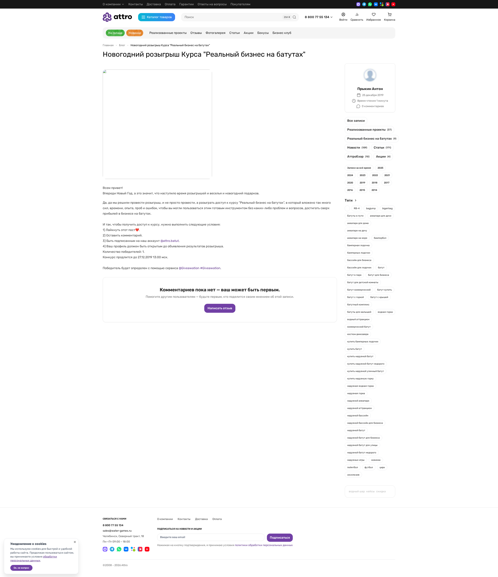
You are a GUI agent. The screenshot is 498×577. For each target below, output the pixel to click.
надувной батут (356, 430)
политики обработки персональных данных (264, 545)
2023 (363, 175)
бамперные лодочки (358, 252)
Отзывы (196, 33)
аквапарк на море (357, 238)
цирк (382, 467)
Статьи (234, 33)
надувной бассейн (357, 415)
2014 (374, 190)
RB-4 (356, 208)
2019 (362, 182)
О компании (165, 519)
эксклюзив (353, 474)
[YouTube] (393, 4)
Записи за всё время (359, 167)
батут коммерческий (359, 289)
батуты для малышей (359, 312)
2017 (386, 182)
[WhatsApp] (370, 4)
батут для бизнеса (378, 275)
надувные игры (356, 460)
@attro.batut (169, 241)
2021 (387, 175)
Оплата (170, 4)
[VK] (376, 4)
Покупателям (240, 4)
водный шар (357, 491)
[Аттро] (117, 17)
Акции (248, 33)
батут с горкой (355, 297)
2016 (350, 190)
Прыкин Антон (370, 89)
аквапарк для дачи (380, 215)
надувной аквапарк (358, 400)
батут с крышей (379, 297)
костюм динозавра (357, 334)
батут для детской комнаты (362, 282)
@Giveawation (189, 268)
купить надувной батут (360, 356)
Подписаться (280, 537)
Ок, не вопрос (21, 567)
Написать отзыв (220, 308)
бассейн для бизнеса (359, 260)
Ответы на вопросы (212, 4)
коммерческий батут (359, 326)
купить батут (354, 349)
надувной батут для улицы (362, 445)
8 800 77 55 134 (317, 17)
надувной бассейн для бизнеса (365, 423)
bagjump (371, 208)
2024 (350, 175)
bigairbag (387, 208)
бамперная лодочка (358, 245)
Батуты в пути (355, 215)
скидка (381, 491)
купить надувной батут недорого (365, 363)
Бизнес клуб (282, 33)
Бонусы (263, 33)
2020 (350, 182)
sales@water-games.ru (117, 530)
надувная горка (356, 393)
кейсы (370, 491)
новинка (376, 460)
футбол (369, 467)
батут (381, 267)
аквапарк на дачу (357, 230)
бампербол (380, 238)
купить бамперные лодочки (362, 341)
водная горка (385, 312)
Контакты (135, 4)
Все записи (356, 120)
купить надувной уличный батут (365, 371)
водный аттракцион (358, 319)
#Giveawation (210, 268)
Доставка (154, 4)
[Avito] (382, 4)
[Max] (358, 4)
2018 (374, 182)
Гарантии (186, 4)
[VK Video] (387, 4)
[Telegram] (364, 4)
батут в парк (354, 275)
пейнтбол (352, 467)
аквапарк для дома (358, 223)
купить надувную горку (360, 378)
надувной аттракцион (359, 408)
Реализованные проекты (168, 33)
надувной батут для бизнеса (363, 437)
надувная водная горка (360, 386)
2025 (380, 167)
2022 (375, 175)
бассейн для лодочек (359, 267)
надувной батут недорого (361, 452)
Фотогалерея (215, 33)
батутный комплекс (358, 304)
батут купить (384, 289)
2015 (362, 190)
